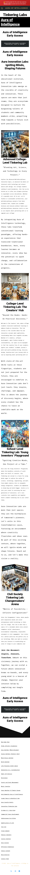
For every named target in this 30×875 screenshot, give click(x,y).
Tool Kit (3, 827)
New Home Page (5, 742)
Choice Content (5, 851)
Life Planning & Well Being (9, 766)
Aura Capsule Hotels (7, 802)
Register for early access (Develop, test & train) (15, 44)
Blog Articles (5, 854)
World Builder (5, 762)
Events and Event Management (9, 782)
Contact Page (5, 858)
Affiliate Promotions (7, 846)
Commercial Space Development (10, 814)
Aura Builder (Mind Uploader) (10, 750)
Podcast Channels (6, 834)
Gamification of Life (7, 823)
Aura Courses (5, 842)
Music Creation (5, 786)
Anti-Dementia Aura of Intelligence (12, 794)
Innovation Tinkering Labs (9, 806)
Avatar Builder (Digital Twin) (10, 754)
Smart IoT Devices (6, 774)
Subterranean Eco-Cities (8, 818)
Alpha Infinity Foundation (9, 746)
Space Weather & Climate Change (10, 790)
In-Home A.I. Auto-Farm (8, 810)
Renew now (7, 3)
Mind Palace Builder (7, 758)
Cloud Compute (5, 831)
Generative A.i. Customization (10, 770)
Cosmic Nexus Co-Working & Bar (10, 798)
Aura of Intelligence (10, 22)
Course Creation (6, 839)
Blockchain (4, 778)
